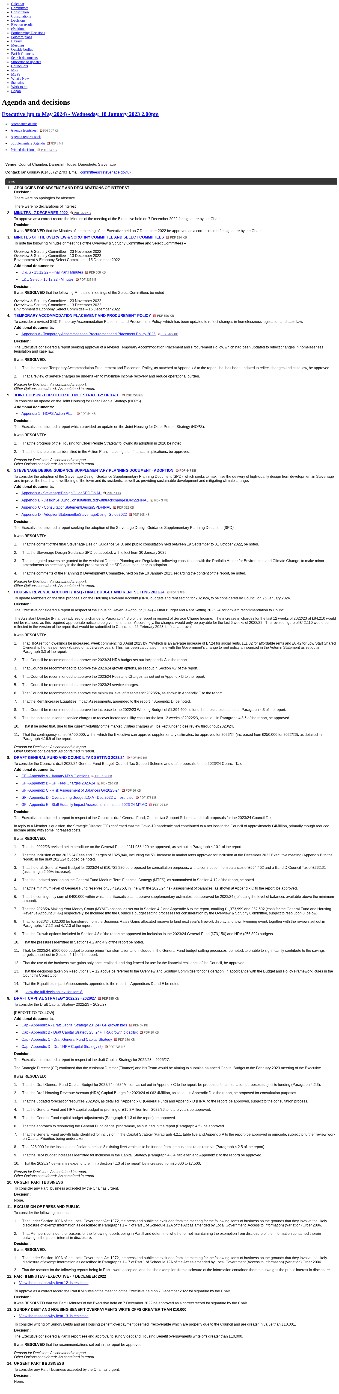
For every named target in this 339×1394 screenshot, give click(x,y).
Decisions (18, 20)
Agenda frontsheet (35, 130)
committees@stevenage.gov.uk (105, 172)
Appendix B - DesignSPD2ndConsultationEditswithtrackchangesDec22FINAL (94, 500)
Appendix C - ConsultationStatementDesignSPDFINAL (77, 507)
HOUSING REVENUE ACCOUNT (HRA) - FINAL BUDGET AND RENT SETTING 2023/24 (99, 592)
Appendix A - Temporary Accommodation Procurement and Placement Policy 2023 (99, 334)
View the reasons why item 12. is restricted (54, 1283)
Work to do (19, 87)
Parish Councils (22, 54)
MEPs (15, 74)
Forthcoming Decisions (28, 33)
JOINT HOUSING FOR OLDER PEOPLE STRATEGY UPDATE (78, 395)
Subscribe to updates (26, 62)
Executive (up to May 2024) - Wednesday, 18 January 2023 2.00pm (80, 114)
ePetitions (18, 29)
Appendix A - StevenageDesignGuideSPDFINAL (71, 493)
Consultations (21, 16)
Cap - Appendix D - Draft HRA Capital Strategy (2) (73, 1047)
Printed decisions (34, 150)
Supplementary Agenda (37, 143)
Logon (16, 91)
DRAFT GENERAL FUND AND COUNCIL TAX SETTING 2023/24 (80, 758)
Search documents (24, 58)
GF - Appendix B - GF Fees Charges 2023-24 (69, 783)
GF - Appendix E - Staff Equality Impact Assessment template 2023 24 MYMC (94, 805)
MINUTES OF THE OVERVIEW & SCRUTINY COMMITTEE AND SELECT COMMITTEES (100, 237)
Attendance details (24, 124)
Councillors (19, 66)
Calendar (17, 4)
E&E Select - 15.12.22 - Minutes (58, 279)
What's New (20, 78)
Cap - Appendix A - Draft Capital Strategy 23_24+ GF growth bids (84, 1025)
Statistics (17, 83)
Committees (19, 8)
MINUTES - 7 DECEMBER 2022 (52, 213)
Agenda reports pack (26, 137)
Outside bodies (22, 49)
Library (16, 41)
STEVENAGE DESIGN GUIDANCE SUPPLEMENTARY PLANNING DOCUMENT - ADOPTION (105, 470)
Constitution (20, 12)
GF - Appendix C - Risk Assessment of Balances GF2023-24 (81, 790)
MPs (14, 70)
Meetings (17, 45)
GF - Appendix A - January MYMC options (66, 776)
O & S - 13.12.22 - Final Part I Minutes (63, 272)
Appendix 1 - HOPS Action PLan (58, 414)
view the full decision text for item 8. (54, 992)
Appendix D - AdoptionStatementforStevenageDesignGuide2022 (85, 514)
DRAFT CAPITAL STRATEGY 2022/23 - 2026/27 (66, 998)
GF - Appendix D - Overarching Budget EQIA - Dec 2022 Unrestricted (88, 797)
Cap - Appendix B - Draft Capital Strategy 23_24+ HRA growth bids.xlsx (90, 1032)
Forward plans (21, 37)
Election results (22, 25)
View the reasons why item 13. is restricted (54, 1316)
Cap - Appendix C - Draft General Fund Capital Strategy (78, 1039)
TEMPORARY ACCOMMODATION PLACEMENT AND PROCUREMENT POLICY (94, 316)
